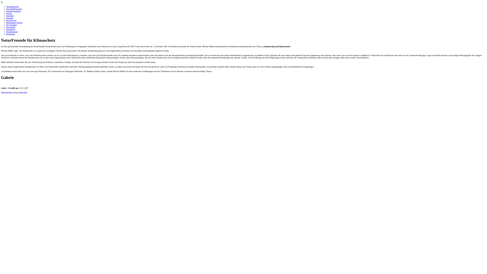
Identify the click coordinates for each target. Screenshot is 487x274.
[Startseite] (2, 2)
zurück (15, 92)
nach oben (23, 92)
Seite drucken (6, 92)
